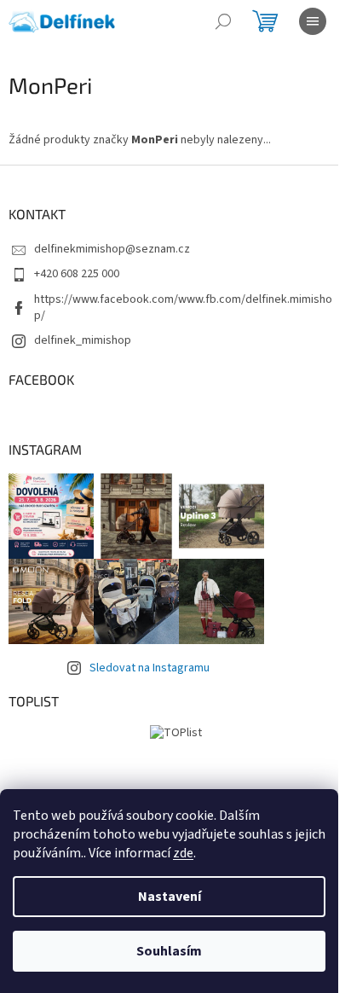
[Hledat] (223, 21)
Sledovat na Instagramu (149, 668)
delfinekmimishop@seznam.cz (112, 249)
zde (183, 853)
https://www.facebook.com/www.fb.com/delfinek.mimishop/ (183, 307)
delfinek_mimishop (82, 340)
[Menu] (313, 21)
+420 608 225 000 (76, 273)
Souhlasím (169, 951)
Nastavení (169, 896)
